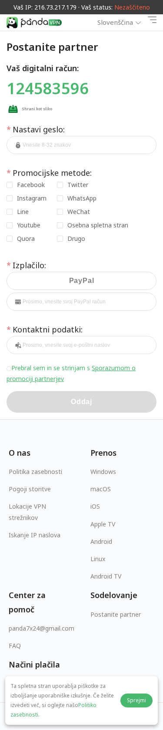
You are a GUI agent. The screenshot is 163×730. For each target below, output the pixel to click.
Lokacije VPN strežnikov (27, 511)
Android (101, 541)
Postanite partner (115, 614)
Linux (97, 559)
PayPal (81, 280)
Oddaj (81, 401)
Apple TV (102, 524)
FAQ (15, 645)
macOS (100, 489)
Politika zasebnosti (35, 471)
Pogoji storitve (30, 489)
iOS (95, 506)
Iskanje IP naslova (34, 535)
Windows (103, 471)
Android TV (105, 576)
